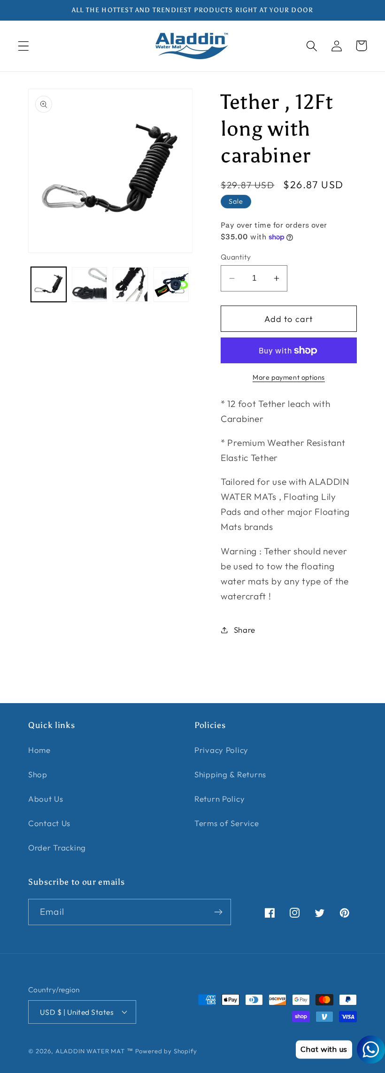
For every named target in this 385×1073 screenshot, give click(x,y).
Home (39, 750)
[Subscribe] (218, 912)
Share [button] (244, 630)
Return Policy (219, 799)
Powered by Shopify (166, 1051)
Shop (37, 774)
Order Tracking (57, 847)
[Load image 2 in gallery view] (89, 284)
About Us (45, 799)
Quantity (236, 256)
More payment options (289, 377)
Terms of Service (226, 823)
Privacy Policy (221, 750)
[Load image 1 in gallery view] (48, 284)
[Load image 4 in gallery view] (171, 284)
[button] (23, 45)
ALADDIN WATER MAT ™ (94, 1051)
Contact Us (49, 823)
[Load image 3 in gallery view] (130, 284)
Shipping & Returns (230, 774)
